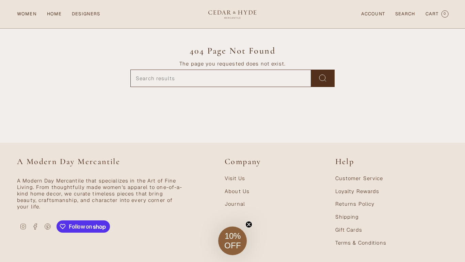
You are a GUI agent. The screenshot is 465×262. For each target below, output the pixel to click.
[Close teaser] (248, 224)
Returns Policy (355, 204)
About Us (237, 191)
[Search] (323, 78)
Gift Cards (348, 230)
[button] (27, 14)
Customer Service (359, 178)
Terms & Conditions (360, 242)
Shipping (347, 217)
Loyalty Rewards (357, 191)
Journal (235, 204)
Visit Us (235, 178)
